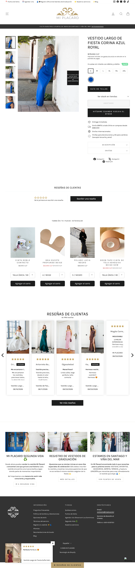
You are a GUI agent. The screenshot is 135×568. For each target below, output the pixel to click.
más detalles (67, 479)
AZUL (90, 79)
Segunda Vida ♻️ (71, 521)
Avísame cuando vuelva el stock (108, 112)
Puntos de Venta (71, 514)
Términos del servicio (41, 521)
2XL (124, 71)
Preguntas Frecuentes (41, 510)
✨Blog (95, 2)
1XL (116, 71)
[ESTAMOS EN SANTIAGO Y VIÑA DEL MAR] (110, 442)
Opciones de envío (40, 517)
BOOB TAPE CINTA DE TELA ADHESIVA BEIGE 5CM (112, 262)
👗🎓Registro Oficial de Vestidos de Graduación (54, 2)
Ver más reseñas (67, 403)
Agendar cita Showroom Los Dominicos (79, 517)
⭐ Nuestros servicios (82, 2)
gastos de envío (108, 56)
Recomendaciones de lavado (43, 532)
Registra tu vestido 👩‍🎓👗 (42, 525)
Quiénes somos (70, 510)
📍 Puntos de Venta (12, 2)
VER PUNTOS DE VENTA (110, 479)
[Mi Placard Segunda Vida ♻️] (25, 442)
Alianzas (36, 528)
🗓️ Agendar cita (28, 2)
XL (109, 71)
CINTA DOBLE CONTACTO (22, 261)
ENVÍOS (108, 151)
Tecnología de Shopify (67, 552)
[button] (3, 355)
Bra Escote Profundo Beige (52, 261)
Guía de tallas (99, 89)
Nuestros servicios (72, 525)
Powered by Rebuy (67, 293)
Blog (35, 536)
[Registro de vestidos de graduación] (67, 442)
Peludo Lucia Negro (82, 261)
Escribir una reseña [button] (86, 198)
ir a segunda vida (25, 484)
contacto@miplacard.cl (105, 512)
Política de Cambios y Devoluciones (46, 514)
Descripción (108, 145)
